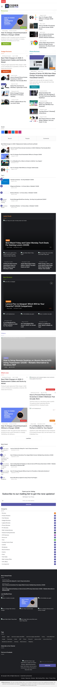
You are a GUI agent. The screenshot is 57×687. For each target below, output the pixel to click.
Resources (30, 10)
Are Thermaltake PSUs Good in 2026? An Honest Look (28, 325)
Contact (23, 678)
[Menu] (2, 7)
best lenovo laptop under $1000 (33, 636)
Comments (46, 138)
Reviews (4, 513)
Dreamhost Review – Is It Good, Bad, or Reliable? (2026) (24, 206)
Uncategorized (5, 564)
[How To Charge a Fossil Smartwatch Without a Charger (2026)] (5, 156)
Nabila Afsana (34, 71)
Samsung (16, 641)
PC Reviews (5, 527)
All (11, 10)
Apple (8, 636)
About (47, 678)
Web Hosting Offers (7, 559)
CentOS (15, 10)
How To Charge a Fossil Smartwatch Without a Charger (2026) (26, 154)
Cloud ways (9, 639)
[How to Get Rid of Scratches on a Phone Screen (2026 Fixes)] (34, 26)
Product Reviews (44, 277)
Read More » (6, 43)
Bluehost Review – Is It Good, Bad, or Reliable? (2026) (23, 192)
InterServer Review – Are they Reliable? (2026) (22, 179)
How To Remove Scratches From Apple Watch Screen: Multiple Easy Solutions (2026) (31, 455)
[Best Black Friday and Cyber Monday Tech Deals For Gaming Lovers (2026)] (28, 235)
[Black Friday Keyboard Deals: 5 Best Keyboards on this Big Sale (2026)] (28, 613)
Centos (43, 636)
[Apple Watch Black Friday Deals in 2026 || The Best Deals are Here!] (28, 256)
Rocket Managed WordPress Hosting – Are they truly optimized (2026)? (28, 199)
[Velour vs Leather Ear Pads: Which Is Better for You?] (10, 602)
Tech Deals (4, 556)
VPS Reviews (5, 535)
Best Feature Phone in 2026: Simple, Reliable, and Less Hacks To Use (47, 120)
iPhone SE (30, 639)
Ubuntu (38, 10)
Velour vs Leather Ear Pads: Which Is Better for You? (45, 325)
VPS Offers (5, 561)
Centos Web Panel (50, 636)
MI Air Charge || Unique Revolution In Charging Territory (17, 94)
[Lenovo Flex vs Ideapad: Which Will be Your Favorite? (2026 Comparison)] (28, 296)
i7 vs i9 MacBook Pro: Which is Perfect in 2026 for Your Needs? (26, 161)
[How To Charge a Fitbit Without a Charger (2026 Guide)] (34, 17)
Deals (47, 216)
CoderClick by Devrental (26, 675)
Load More (28, 438)
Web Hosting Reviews (7, 530)
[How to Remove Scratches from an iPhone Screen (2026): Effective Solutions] (34, 34)
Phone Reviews (36, 277)
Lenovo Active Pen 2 (47, 639)
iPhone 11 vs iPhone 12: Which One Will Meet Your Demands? (46, 104)
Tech (35, 10)
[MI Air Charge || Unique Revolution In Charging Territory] (5, 93)
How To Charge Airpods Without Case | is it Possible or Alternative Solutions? (30, 471)
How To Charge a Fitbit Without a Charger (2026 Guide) (46, 18)
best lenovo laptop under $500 (18, 636)
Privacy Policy (52, 678)
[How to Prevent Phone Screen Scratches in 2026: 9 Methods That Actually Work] (5, 77)
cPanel (15, 639)
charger (3, 639)
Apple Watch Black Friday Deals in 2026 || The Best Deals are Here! (28, 265)
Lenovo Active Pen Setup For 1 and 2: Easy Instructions (24, 448)
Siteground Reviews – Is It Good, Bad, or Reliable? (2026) (24, 186)
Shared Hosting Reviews (8, 532)
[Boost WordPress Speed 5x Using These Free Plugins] (5, 479)
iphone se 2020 (38, 639)
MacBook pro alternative (7, 641)
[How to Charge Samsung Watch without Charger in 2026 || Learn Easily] (47, 613)
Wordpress (4, 547)
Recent (10, 138)
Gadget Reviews (21, 277)
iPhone (24, 639)
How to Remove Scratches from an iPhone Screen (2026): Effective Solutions (46, 35)
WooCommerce (44, 10)
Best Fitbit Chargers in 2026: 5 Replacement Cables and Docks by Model (13, 60)
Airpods (3, 636)
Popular (27, 138)
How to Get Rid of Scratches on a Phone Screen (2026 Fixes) (47, 27)
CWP (20, 639)
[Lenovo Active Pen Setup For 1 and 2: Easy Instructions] (5, 450)
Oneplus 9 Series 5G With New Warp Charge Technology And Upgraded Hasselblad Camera (43, 75)
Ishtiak (6, 367)
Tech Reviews (5, 518)
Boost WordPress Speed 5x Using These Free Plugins (23, 477)
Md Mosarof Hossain (6, 55)
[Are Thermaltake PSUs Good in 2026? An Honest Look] (27, 317)
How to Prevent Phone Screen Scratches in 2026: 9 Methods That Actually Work (18, 79)
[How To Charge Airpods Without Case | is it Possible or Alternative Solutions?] (5, 473)
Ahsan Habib (5, 30)
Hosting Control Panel (22, 10)
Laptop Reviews (29, 277)
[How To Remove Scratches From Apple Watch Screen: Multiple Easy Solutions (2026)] (5, 458)
